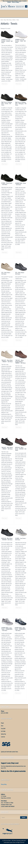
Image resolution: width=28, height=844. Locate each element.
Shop (5, 20)
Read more (4, 83)
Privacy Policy (4, 784)
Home (2, 20)
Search (23, 817)
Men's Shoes (9, 20)
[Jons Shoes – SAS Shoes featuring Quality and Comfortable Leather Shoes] (12, 6)
